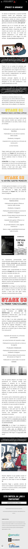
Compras (13, 361)
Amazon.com (17, 348)
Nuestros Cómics (13, 200)
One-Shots (14, 131)
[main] (14, 7)
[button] (1, 2)
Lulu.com (10, 348)
